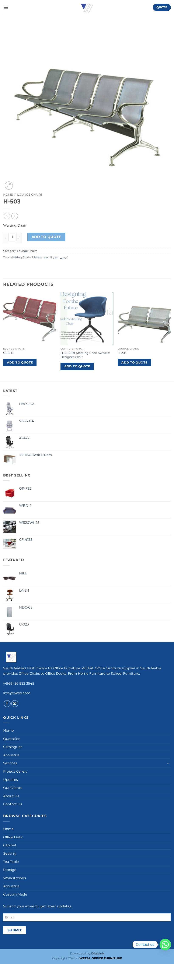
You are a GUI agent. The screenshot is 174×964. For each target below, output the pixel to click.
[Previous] (3, 336)
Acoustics (11, 755)
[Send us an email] (14, 703)
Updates (10, 780)
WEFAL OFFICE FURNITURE (100, 958)
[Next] (170, 336)
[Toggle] (168, 763)
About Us (11, 796)
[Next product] (7, 216)
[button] (5, 7)
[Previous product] (14, 216)
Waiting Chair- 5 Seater (27, 257)
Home (8, 194)
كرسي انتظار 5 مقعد (55, 257)
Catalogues (12, 747)
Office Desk (13, 837)
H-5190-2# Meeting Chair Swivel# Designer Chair (85, 355)
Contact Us (12, 804)
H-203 (122, 353)
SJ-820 (8, 353)
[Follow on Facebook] (7, 703)
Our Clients (12, 788)
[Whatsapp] (165, 944)
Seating (9, 853)
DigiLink (97, 953)
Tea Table (11, 862)
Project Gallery (15, 771)
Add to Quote (46, 237)
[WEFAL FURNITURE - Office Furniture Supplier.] (87, 7)
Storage (9, 870)
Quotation (12, 739)
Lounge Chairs (30, 194)
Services (10, 763)
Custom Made (15, 894)
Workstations (14, 878)
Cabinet (10, 845)
